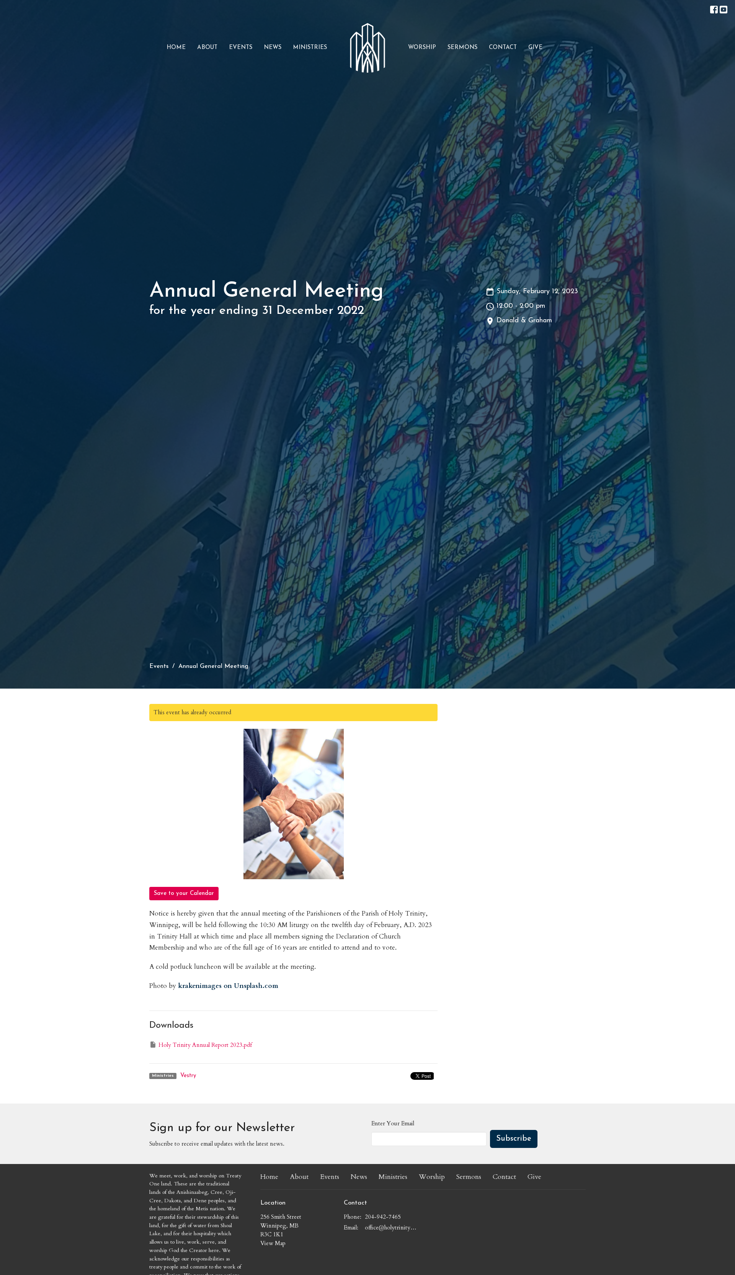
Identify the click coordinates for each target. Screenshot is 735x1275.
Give (535, 48)
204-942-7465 (383, 1217)
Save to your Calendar (184, 893)
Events (240, 48)
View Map (273, 1243)
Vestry (188, 1076)
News (272, 48)
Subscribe (513, 1139)
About (207, 48)
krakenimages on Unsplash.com (228, 985)
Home (176, 48)
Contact (503, 48)
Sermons (462, 48)
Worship (422, 48)
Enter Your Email (392, 1123)
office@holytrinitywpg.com (392, 1227)
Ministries (310, 48)
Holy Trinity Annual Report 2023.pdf (205, 1045)
